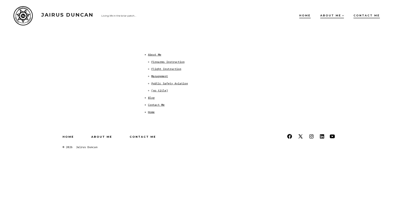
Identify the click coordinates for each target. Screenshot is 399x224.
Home (305, 15)
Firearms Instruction (168, 62)
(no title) (159, 90)
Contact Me (366, 15)
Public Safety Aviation (169, 83)
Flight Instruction (166, 69)
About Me (330, 15)
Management (159, 76)
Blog (151, 98)
